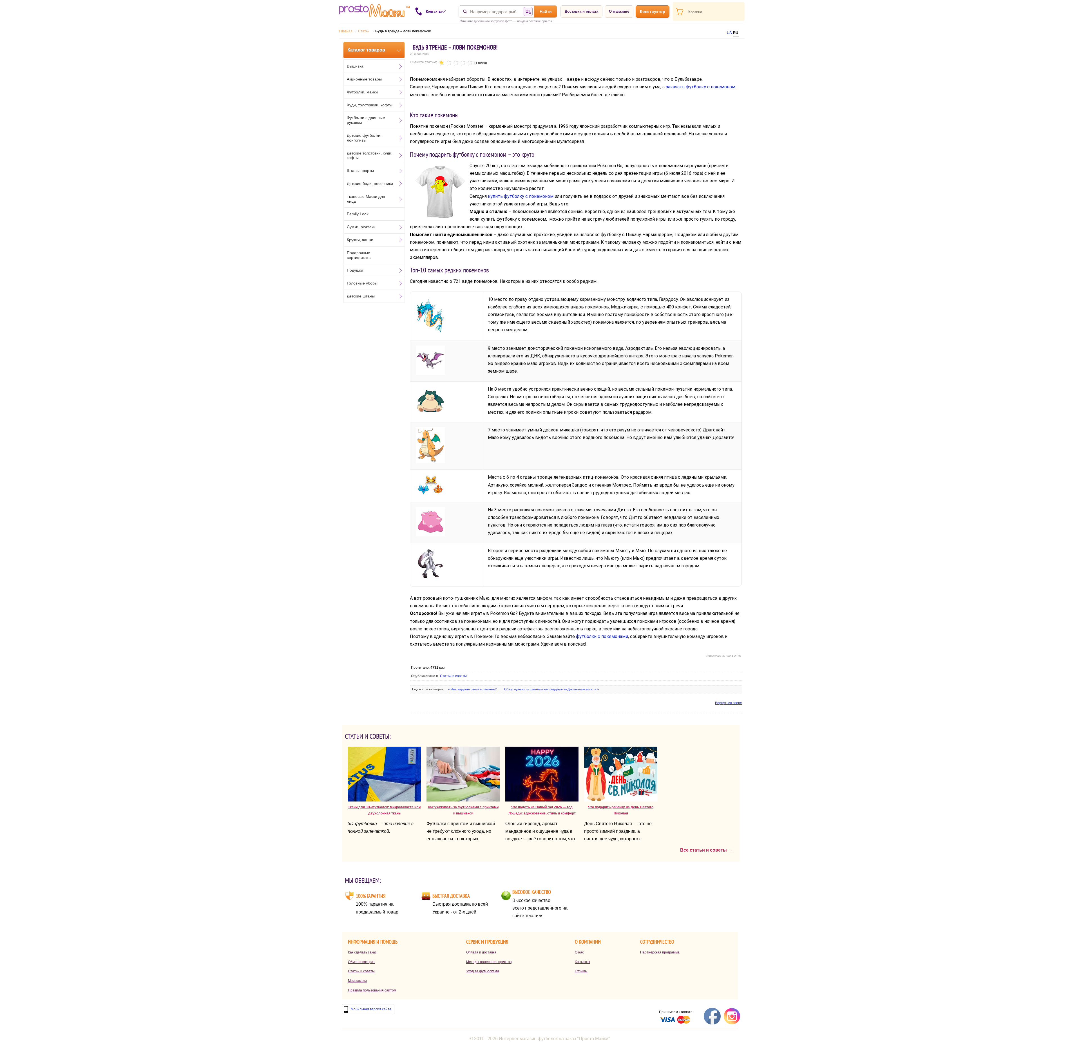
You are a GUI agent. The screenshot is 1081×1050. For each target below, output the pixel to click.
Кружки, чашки (360, 240)
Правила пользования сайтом (372, 990)
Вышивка (355, 66)
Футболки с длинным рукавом (366, 120)
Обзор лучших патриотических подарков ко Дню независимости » (551, 689)
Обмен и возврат (361, 962)
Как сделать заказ (362, 952)
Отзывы (581, 971)
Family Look (357, 214)
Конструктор (652, 11)
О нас (579, 952)
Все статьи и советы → (706, 850)
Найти (546, 11)
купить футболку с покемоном (520, 196)
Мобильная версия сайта (371, 1009)
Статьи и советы (453, 676)
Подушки (355, 270)
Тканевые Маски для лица (366, 198)
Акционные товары (364, 79)
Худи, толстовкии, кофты (369, 105)
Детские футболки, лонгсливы (364, 137)
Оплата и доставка (481, 952)
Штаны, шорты (360, 170)
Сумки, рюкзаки (361, 227)
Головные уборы (362, 283)
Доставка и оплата (581, 11)
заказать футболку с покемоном (700, 86)
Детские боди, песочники (370, 183)
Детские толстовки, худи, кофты (369, 155)
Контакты (582, 962)
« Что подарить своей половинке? (472, 689)
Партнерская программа (660, 952)
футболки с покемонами (602, 636)
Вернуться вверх (728, 703)
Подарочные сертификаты (359, 255)
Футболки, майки (362, 92)
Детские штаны (361, 296)
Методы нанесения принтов (489, 962)
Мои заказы (357, 981)
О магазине (619, 11)
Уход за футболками (482, 971)
